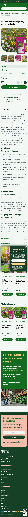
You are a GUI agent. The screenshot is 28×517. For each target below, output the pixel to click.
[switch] (25, 515)
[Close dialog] (26, 246)
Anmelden (18, 263)
